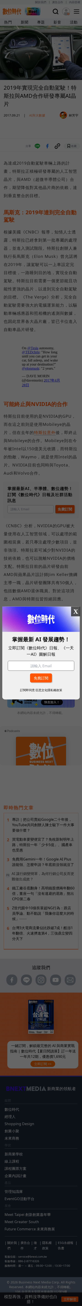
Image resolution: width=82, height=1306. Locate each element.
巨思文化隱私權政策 (49, 690)
